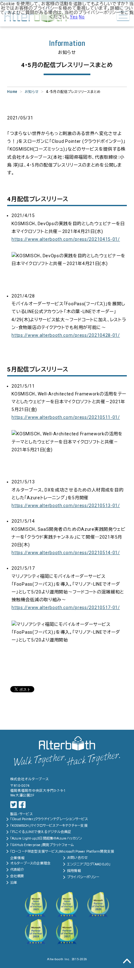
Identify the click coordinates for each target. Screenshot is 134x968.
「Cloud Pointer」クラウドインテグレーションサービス (49, 819)
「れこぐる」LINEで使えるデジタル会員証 (40, 832)
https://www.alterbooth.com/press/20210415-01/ (66, 239)
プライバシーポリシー (83, 877)
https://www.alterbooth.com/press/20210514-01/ (66, 552)
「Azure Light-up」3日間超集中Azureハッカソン (46, 838)
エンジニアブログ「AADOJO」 (89, 864)
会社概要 (17, 876)
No (81, 16)
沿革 (13, 883)
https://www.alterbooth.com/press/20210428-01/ (66, 335)
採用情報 (74, 871)
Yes (74, 16)
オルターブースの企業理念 (30, 863)
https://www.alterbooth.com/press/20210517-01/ (66, 607)
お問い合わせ (77, 858)
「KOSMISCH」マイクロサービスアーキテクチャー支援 (49, 826)
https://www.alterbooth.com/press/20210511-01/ (66, 417)
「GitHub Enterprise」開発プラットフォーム (42, 845)
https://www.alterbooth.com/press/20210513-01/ (66, 505)
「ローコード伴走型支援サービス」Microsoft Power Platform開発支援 (62, 851)
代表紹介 (17, 870)
